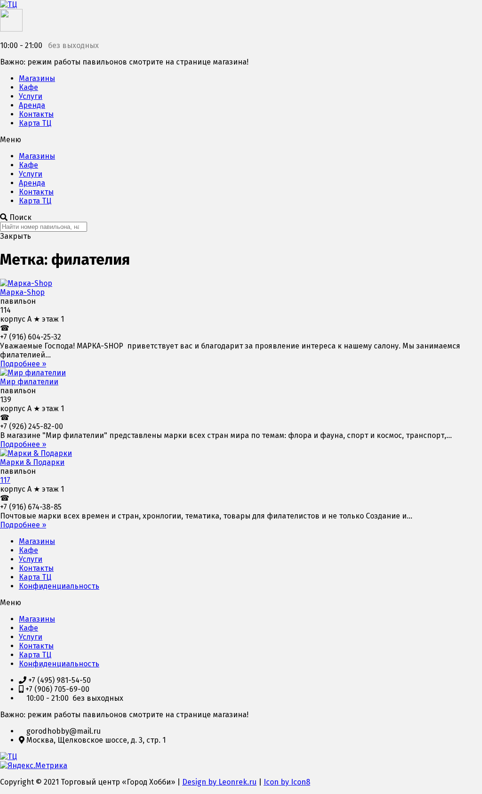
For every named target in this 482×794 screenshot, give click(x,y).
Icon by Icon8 (287, 782)
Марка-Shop (22, 292)
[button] (241, 139)
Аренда (32, 105)
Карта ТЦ (35, 123)
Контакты (36, 114)
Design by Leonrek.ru (219, 782)
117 (5, 480)
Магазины (37, 78)
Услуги (30, 96)
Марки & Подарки (32, 462)
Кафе (28, 87)
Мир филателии (29, 381)
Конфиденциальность (59, 586)
